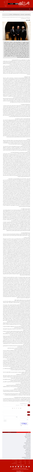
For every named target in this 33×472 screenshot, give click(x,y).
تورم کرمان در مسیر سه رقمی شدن (26, 446)
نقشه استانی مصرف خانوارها (27, 442)
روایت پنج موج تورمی (28, 449)
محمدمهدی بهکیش (17, 405)
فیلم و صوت (20, 461)
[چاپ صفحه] (20, 408)
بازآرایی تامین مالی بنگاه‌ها (27, 436)
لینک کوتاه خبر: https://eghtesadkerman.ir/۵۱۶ (25, 403)
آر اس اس (29, 463)
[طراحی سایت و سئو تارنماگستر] (17, 471)
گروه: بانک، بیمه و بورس (27, 14)
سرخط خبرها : (28, 11)
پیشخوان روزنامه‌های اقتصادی (14, 463)
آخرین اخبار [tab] (29, 432)
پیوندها (6, 5)
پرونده (25, 463)
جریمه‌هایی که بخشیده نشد (27, 453)
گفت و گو (25, 461)
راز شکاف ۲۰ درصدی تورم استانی (26, 445)
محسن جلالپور (25, 405)
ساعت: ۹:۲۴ (11, 14)
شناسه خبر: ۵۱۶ (22, 14)
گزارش (25, 462)
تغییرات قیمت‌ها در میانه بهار (27, 448)
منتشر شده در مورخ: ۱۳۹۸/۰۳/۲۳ (16, 14)
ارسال (5, 420)
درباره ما (6, 6)
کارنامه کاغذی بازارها (28, 454)
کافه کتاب (16, 461)
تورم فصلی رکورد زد (28, 440)
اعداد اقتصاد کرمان (15, 462)
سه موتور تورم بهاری (28, 452)
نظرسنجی (21, 463)
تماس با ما (29, 461)
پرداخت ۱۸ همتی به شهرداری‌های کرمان (26, 457)
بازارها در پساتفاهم (28, 441)
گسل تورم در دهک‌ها (28, 433)
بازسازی (21, 425)
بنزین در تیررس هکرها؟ (27, 437)
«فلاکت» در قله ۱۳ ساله (27, 450)
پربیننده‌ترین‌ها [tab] (9, 432)
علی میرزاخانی (21, 405)
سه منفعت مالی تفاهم (28, 444)
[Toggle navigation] (29, 9)
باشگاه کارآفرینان (20, 462)
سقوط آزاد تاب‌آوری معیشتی (27, 458)
